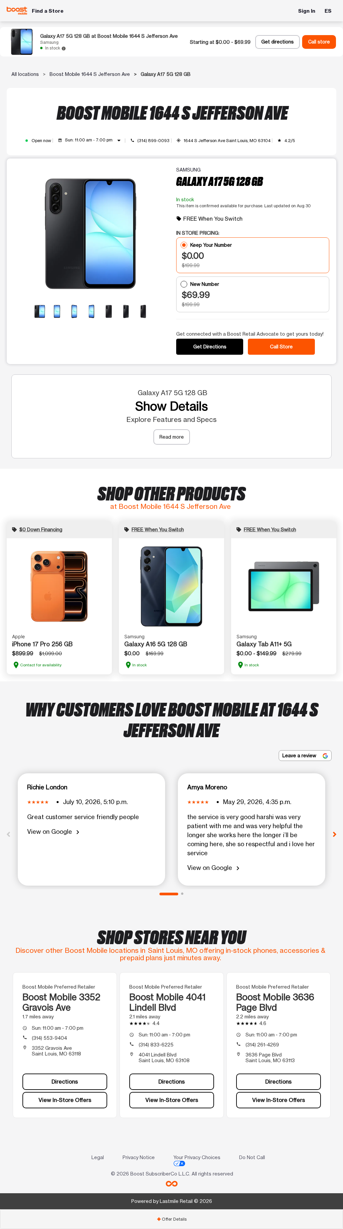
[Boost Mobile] (17, 11)
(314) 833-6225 (156, 1044)
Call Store (281, 346)
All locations (25, 74)
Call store (319, 41)
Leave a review (300, 755)
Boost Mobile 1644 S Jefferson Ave (90, 74)
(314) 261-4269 (262, 1044)
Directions (65, 1081)
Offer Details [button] (172, 1219)
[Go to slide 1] (168, 894)
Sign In (306, 11)
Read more (171, 437)
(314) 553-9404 (49, 1038)
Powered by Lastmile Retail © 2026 (171, 1201)
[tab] (171, 1219)
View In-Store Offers (65, 1100)
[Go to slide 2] (182, 894)
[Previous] (8, 833)
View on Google (54, 832)
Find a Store (48, 11)
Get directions (277, 41)
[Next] (334, 833)
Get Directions (209, 346)
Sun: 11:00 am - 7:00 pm (94, 140)
